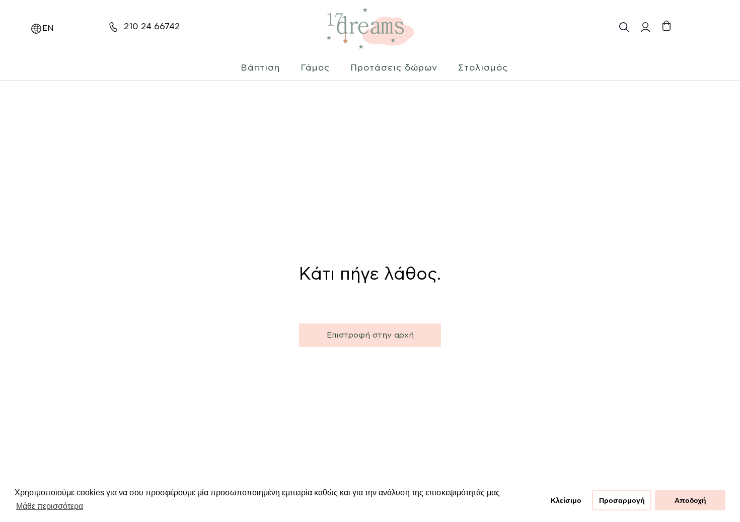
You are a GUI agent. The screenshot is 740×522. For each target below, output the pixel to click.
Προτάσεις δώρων (393, 68)
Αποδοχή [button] (690, 500)
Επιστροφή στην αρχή (370, 335)
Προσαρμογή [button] (622, 500)
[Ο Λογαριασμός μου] (644, 27)
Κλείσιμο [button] (566, 500)
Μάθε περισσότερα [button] (49, 506)
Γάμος (315, 68)
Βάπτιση (260, 68)
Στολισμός (483, 68)
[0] (666, 26)
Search (624, 27)
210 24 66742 (152, 26)
